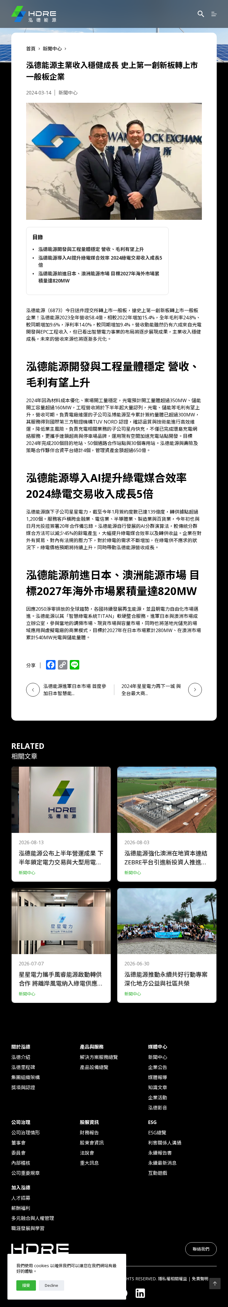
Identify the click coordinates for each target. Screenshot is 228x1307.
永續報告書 (160, 1153)
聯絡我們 (201, 1249)
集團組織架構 (25, 1077)
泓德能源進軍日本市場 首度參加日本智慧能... (74, 690)
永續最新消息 (162, 1163)
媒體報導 (157, 1077)
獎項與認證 (23, 1087)
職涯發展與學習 (28, 1228)
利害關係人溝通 (164, 1142)
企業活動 (157, 1097)
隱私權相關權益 (172, 1278)
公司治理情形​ (25, 1132)
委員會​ (18, 1153)
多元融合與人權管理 (32, 1218)
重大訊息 (89, 1163)
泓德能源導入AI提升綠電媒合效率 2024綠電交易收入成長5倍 (100, 261)
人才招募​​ (20, 1198)
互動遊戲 (157, 1173)
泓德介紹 (20, 1057)
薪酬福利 (20, 1208)
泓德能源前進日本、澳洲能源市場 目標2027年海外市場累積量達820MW (98, 277)
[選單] (214, 14)
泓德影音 (157, 1107)
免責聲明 (200, 1278)
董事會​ (18, 1142)
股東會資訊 (92, 1142)
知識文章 (157, 1087)
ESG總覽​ (157, 1132)
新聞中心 (157, 1057)
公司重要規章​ (25, 1173)
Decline (51, 1285)
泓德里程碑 (23, 1067)
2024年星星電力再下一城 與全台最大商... (151, 690)
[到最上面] (215, 1283)
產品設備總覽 (94, 1067)
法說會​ (87, 1153)
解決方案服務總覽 (99, 1057)
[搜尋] (201, 14)
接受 (26, 1285)
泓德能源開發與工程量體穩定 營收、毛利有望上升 (91, 249)
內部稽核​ (20, 1163)
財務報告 (89, 1132)
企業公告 (157, 1067)
